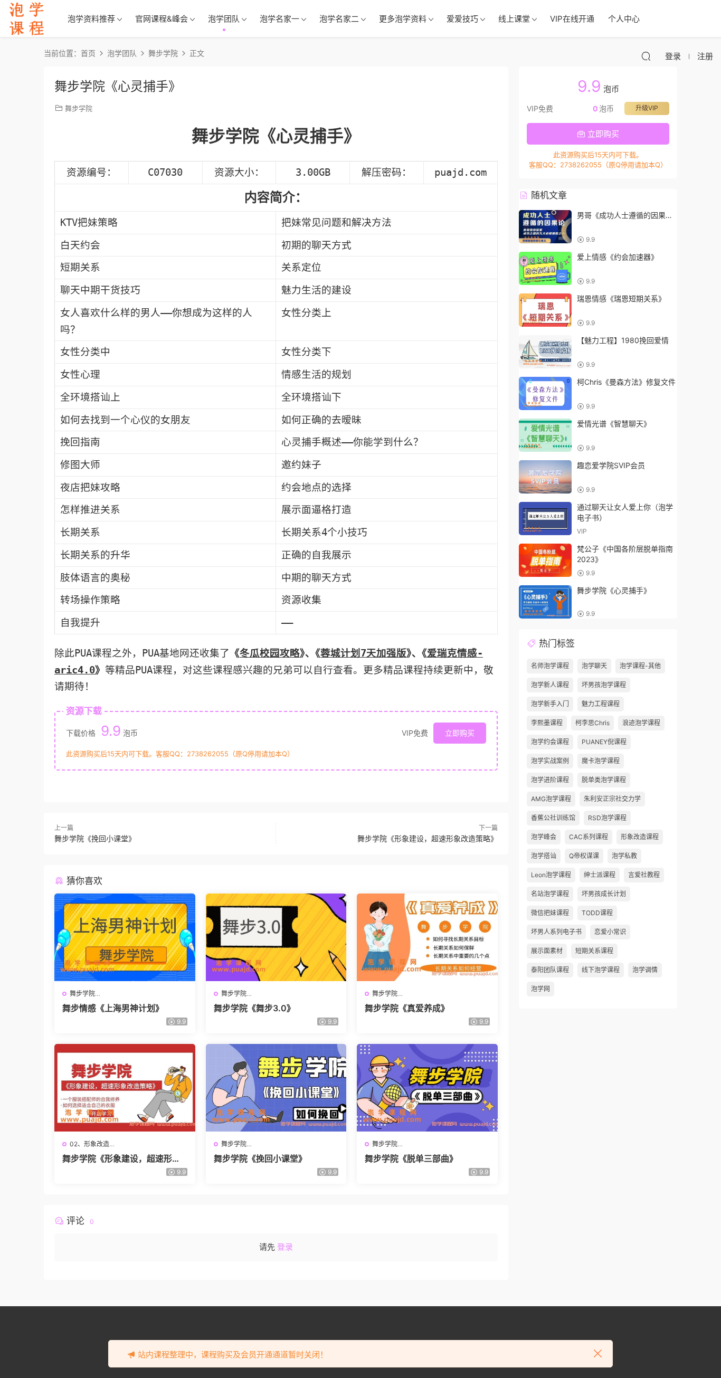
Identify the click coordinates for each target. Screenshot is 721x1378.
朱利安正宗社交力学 (612, 799)
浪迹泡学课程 (641, 723)
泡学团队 (224, 19)
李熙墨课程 (547, 723)
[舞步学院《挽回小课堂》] (276, 1088)
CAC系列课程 (588, 837)
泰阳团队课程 (550, 970)
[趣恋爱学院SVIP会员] (545, 476)
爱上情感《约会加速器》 (617, 256)
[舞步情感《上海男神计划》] (124, 937)
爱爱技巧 (462, 19)
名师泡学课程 (550, 666)
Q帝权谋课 (584, 856)
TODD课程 (597, 913)
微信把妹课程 (550, 913)
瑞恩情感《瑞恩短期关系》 (621, 298)
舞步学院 (78, 108)
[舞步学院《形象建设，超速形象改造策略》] (124, 1088)
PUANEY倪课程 (604, 742)
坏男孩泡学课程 (604, 685)
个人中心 (624, 19)
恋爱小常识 (610, 932)
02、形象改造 (89, 1144)
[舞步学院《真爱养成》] (427, 937)
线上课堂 (514, 19)
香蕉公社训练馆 (553, 818)
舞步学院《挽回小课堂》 (95, 838)
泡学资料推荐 (91, 19)
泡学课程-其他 (640, 666)
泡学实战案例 (550, 761)
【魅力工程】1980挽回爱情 (623, 340)
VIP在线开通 (572, 19)
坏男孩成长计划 (604, 894)
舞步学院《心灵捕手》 (614, 590)
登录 (285, 1247)
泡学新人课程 (550, 685)
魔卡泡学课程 (601, 761)
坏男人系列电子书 (556, 932)
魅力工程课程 (601, 704)
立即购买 (460, 732)
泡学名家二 (339, 19)
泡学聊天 (594, 666)
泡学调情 (645, 970)
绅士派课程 (599, 875)
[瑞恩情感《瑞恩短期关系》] (545, 310)
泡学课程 (26, 18)
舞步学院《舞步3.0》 (254, 1008)
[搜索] (646, 56)
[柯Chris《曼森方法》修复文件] (545, 393)
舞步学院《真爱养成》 (407, 1008)
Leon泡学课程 (551, 875)
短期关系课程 (594, 951)
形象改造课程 (640, 837)
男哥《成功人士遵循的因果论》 (628, 215)
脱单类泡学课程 (604, 780)
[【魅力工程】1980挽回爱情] (545, 351)
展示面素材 (547, 951)
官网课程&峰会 (161, 19)
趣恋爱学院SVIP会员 (611, 465)
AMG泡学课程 (551, 799)
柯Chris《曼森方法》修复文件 (626, 381)
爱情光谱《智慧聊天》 (614, 423)
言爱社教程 (644, 875)
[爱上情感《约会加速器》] (545, 268)
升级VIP (646, 108)
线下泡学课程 (601, 970)
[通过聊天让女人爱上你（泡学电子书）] (545, 518)
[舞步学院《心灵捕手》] (545, 602)
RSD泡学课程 (607, 818)
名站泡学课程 (550, 894)
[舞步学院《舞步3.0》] (276, 937)
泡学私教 (624, 856)
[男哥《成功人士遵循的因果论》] (545, 226)
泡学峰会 (543, 837)
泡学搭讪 (543, 856)
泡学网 (540, 989)
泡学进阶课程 (550, 780)
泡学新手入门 (550, 704)
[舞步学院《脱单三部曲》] (427, 1088)
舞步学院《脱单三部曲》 (411, 1158)
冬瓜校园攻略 (270, 653)
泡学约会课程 (550, 742)
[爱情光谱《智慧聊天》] (545, 435)
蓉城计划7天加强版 (363, 653)
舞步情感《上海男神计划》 (113, 1008)
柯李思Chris (592, 723)
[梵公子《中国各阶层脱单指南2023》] (545, 560)
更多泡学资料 (402, 19)
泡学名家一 (279, 19)
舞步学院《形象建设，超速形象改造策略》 (427, 838)
